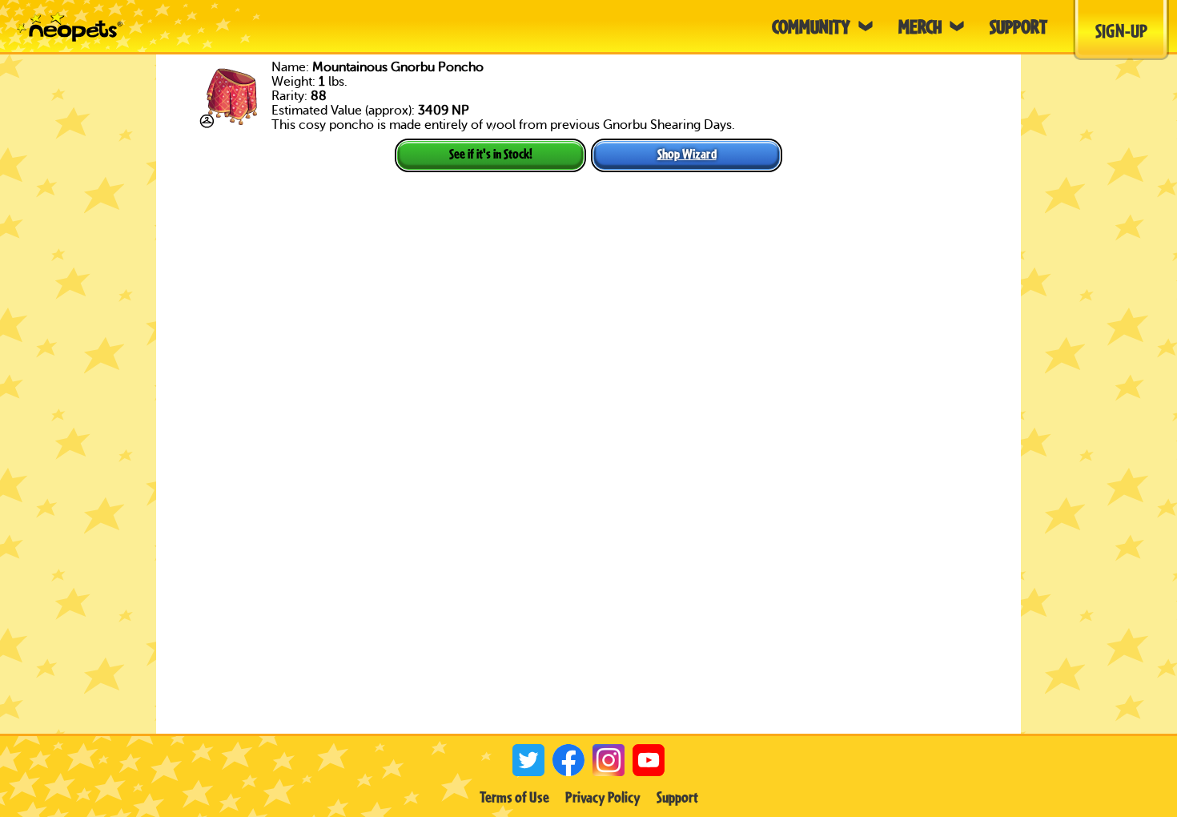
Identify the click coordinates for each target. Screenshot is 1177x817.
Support (677, 797)
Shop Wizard (687, 153)
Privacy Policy (603, 797)
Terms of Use (514, 797)
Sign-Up (1121, 30)
